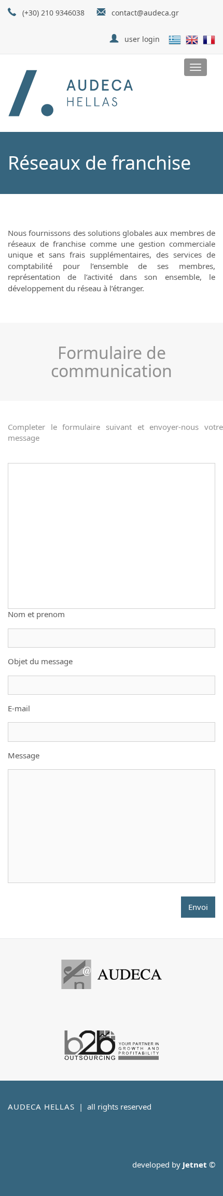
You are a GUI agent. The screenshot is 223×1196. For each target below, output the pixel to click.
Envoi (198, 907)
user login (142, 39)
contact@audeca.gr (145, 13)
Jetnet (195, 1164)
